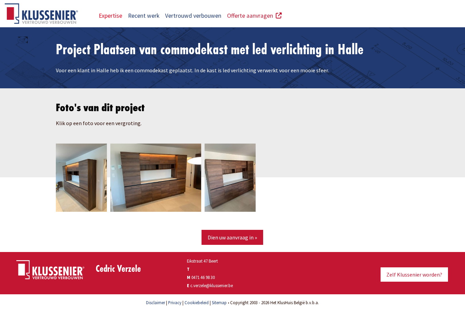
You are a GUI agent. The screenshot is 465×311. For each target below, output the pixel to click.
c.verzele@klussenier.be (211, 285)
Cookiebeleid (197, 302)
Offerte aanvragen (251, 15)
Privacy (174, 302)
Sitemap (219, 302)
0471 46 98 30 (203, 277)
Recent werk (143, 15)
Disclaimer (155, 302)
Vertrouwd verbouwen (193, 15)
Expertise (110, 15)
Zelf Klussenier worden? (414, 274)
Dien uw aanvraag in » (232, 237)
